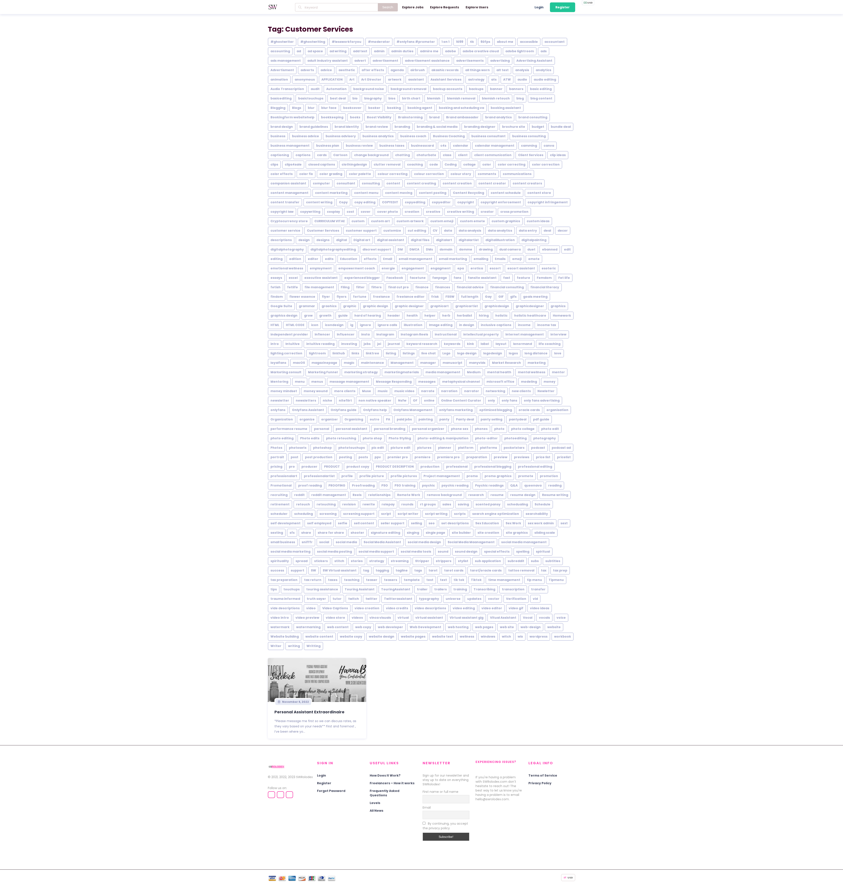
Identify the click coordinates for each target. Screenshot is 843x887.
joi (379, 344)
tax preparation (283, 580)
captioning (279, 155)
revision (349, 504)
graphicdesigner (530, 306)
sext (564, 523)
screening (328, 514)
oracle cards (529, 410)
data (448, 230)
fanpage (439, 278)
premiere (422, 457)
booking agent (419, 108)
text (443, 580)
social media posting (334, 551)
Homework (562, 315)
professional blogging (492, 466)
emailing (481, 259)
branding (402, 126)
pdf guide (541, 419)
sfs (292, 532)
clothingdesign (354, 164)
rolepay (388, 504)
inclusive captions (496, 325)
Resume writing (555, 495)
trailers (440, 589)
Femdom (544, 278)
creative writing (460, 211)
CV (435, 230)
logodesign (492, 353)
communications (517, 174)
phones (481, 429)
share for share (331, 532)
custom (357, 221)
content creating (421, 183)
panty (444, 419)
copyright (465, 202)
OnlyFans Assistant (308, 410)
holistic (501, 315)
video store (335, 617)
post (294, 457)
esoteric (549, 268)
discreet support (376, 249)
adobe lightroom (519, 51)
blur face (329, 108)
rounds (407, 504)
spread (301, 561)
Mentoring (279, 381)
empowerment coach (356, 268)
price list (543, 457)
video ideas (539, 608)
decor (563, 230)
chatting (402, 155)
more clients (344, 391)
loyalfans (278, 363)
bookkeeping (332, 117)
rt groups (428, 504)
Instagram (385, 334)
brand (434, 117)
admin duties (402, 51)
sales (446, 504)
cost (350, 211)
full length (469, 296)
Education (348, 259)
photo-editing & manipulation (443, 438)
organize (307, 419)
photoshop (322, 447)
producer (309, 466)
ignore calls (387, 325)
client (463, 155)
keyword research (421, 344)
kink (470, 344)
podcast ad (561, 447)
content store (539, 193)
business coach (413, 136)
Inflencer (322, 334)
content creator (492, 183)
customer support (361, 230)
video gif (516, 608)
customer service (285, 230)
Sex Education (487, 523)
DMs (429, 249)
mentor (558, 372)
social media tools (416, 551)
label (485, 344)
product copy (357, 466)
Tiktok (476, 580)
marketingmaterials (401, 372)
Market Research (506, 363)
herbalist (464, 315)
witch (506, 636)
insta (365, 334)
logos (513, 353)
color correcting (511, 164)
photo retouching (341, 438)
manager (428, 363)
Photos (276, 447)
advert (360, 60)
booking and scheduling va (461, 108)
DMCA (414, 249)
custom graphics (506, 221)
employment (321, 268)
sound (443, 551)
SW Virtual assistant (340, 570)
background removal (408, 89)
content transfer (284, 202)
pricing (276, 466)
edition (295, 259)
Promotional (281, 485)
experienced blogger (362, 278)
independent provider (289, 334)
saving (463, 504)
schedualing (517, 504)
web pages (484, 627)
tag (366, 570)
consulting (371, 183)
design (304, 240)
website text (442, 636)
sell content (364, 523)
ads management (285, 60)
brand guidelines (313, 126)
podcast (538, 447)
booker (374, 108)
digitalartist (469, 240)
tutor (337, 599)
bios (391, 98)
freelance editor (410, 296)
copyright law (282, 211)
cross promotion (514, 211)
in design (466, 325)
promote (525, 476)
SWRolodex (304, 777)
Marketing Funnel (323, 372)
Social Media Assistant (382, 542)
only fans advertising (542, 400)
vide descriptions (285, 608)
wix (520, 636)
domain (446, 249)
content (393, 183)
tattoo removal (521, 570)
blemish (433, 98)
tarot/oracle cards (486, 570)
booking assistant (506, 108)
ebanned (549, 249)
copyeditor (441, 202)
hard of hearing (367, 315)
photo (499, 429)
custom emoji (441, 221)
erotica (476, 268)
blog (520, 98)
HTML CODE (295, 325)
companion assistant (288, 183)
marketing (537, 363)
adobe (450, 51)
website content (319, 636)
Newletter (546, 391)
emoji (517, 259)
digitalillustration (500, 240)
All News (376, 810)
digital (341, 240)
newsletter (279, 400)
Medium (474, 372)
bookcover (352, 108)
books (355, 117)
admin (379, 51)
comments (487, 174)
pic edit (377, 447)
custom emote (472, 221)
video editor (491, 608)
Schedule (542, 504)
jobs (367, 344)
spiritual (543, 551)
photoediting (515, 438)
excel (293, 278)
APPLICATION (332, 79)
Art (352, 79)
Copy (343, 202)
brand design (281, 126)
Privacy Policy (539, 783)
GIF (501, 296)
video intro (279, 617)
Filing (345, 287)
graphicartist (466, 306)
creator (487, 211)
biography (373, 98)
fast (506, 278)
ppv (378, 457)
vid (535, 599)
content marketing (331, 193)
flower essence (302, 296)
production (430, 466)
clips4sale (293, 164)
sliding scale (544, 532)
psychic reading (454, 485)
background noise (368, 89)
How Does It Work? (385, 775)
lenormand (522, 344)
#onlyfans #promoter (415, 42)
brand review (377, 126)
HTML (274, 325)
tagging (382, 570)
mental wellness (531, 372)
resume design (522, 495)
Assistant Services (446, 79)
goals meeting (535, 296)
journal (394, 344)
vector (493, 599)
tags (418, 570)
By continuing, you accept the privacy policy (445, 825)
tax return (312, 580)
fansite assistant (482, 278)
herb (446, 315)
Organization (281, 419)
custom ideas (538, 221)
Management (402, 363)
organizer (329, 419)
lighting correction (286, 353)
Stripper (422, 561)
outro (374, 419)
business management (290, 145)
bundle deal (561, 126)
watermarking (308, 627)
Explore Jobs (412, 7)
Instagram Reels (414, 334)
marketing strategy (361, 372)
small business (282, 542)
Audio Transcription (287, 89)
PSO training (404, 485)
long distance (536, 353)
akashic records (445, 70)
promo (472, 476)
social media (346, 542)
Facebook (394, 278)
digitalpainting (533, 240)
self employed (319, 523)
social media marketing (290, 551)
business (277, 136)
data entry (528, 230)
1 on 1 (445, 42)
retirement (280, 504)
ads (543, 51)
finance (422, 287)
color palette (360, 174)
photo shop (372, 438)
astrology (476, 79)
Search (387, 7)
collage (469, 164)
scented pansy (488, 504)
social (324, 542)
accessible (529, 42)
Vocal (527, 617)
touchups (291, 589)
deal (547, 230)
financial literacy (544, 287)
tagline (402, 570)
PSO (384, 485)
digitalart (444, 240)
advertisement (385, 60)
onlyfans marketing (456, 410)
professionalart (283, 476)
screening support (359, 514)
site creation (488, 532)
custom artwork (410, 221)
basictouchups (310, 98)
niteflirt (345, 400)
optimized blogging (495, 410)
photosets (297, 447)
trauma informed (285, 599)
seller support (392, 523)
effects (370, 259)
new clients (521, 391)
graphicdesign (497, 306)
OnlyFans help (375, 410)
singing (413, 532)
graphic (349, 306)
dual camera (510, 249)
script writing (436, 514)
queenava (533, 485)
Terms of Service (542, 775)
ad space (315, 51)
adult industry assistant (327, 60)
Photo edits (309, 438)
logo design (467, 353)
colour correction (429, 174)
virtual (403, 617)
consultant (346, 183)
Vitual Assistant (503, 617)
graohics (329, 306)
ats (494, 79)
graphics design (283, 315)
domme (465, 249)
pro (292, 466)
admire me (429, 51)
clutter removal (387, 164)
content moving (398, 193)
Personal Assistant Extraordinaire (309, 712)
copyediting (415, 202)
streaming (400, 561)
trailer (422, 589)
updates (474, 599)
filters (376, 287)
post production (318, 457)
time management (504, 580)
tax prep (560, 570)
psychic (428, 485)
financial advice (470, 287)
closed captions (321, 164)
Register (562, 7)
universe (453, 599)
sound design (466, 551)
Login (539, 7)
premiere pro (448, 457)
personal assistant (351, 429)
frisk (435, 296)
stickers (321, 561)
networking (495, 391)
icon (314, 325)
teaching (351, 580)
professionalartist (319, 476)
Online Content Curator (461, 400)
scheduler (279, 514)
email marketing (453, 259)
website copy (351, 636)
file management (319, 287)
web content (338, 627)
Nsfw (402, 400)
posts (363, 457)
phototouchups (351, 447)
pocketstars (514, 447)
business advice (305, 136)
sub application (488, 561)
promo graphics (498, 476)
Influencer (346, 334)
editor (313, 259)
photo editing (282, 438)
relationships (379, 495)
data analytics (500, 230)
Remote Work (408, 495)
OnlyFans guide (344, 410)
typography (429, 599)
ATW (507, 79)
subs (535, 561)
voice (561, 617)
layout (500, 344)
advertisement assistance (427, 60)
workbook (562, 636)
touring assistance (322, 589)
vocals (544, 617)
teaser (371, 580)
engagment (441, 268)
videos (357, 617)
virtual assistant (429, 617)
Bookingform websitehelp (292, 117)
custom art (380, 221)
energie (388, 268)
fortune (359, 296)
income (524, 325)
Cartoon (340, 155)
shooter (357, 532)
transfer (538, 589)
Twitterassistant (398, 599)
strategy (376, 561)
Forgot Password (331, 791)
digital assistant (390, 240)
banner (496, 89)
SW (313, 570)
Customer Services (323, 230)
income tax (546, 325)
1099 (459, 42)
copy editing (364, 202)
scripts (460, 514)
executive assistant (321, 278)
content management (289, 193)
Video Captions (335, 608)
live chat (428, 353)
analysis (522, 70)
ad (299, 51)
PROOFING (336, 485)
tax (543, 570)
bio (355, 98)
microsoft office (500, 381)
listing (391, 353)
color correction (546, 164)
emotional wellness (286, 268)
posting (345, 457)
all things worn (477, 70)
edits (329, 259)
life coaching (549, 344)
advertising (500, 60)
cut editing (417, 230)
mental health (499, 372)
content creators (527, 183)
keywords (452, 344)
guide (343, 315)
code (433, 164)
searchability (537, 514)
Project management (441, 476)
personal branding (389, 429)
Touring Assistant (360, 589)
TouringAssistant (395, 589)
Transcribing (484, 589)
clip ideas (558, 155)
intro (274, 344)
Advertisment (282, 70)
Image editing (440, 325)
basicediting (281, 98)
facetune (418, 278)
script (386, 514)
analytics (543, 70)
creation (412, 211)
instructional (446, 334)
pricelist (564, 457)
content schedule (506, 193)
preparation (476, 457)
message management (349, 381)
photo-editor (486, 438)
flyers (341, 296)
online (429, 400)
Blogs (296, 108)
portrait (277, 457)
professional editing (535, 466)
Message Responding (394, 381)
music (383, 391)
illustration (413, 325)
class (447, 155)
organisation (557, 410)
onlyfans (277, 410)
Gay (488, 296)
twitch (353, 599)
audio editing (545, 79)
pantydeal (517, 419)
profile (347, 476)
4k (472, 42)
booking (394, 108)
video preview (307, 617)
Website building (284, 636)
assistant (416, 79)
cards (322, 155)
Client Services (530, 155)
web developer (390, 627)
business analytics (378, 136)
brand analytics (498, 117)
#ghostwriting (312, 42)
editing (276, 259)
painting (425, 419)
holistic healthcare (530, 315)
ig (351, 325)
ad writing (338, 51)
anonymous (305, 79)
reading (555, 485)
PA (388, 419)
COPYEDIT (390, 202)
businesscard (422, 145)
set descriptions (455, 523)
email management (415, 259)
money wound (316, 391)
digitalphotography (287, 249)
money (549, 381)
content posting (432, 193)
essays (276, 278)
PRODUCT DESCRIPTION (395, 466)
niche (327, 400)
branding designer (479, 126)
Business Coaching (449, 136)
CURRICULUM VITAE (329, 221)
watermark (280, 627)
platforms (488, 447)
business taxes (391, 145)
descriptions (281, 240)
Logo (446, 353)
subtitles (552, 561)
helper (430, 315)
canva (549, 145)
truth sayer (316, 599)
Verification (516, 599)
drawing (486, 249)
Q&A (514, 485)
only (491, 400)
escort (495, 268)
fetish (275, 287)
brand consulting (532, 117)
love (557, 353)
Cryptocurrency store (289, 221)
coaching (415, 164)
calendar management (494, 145)
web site (507, 627)
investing (349, 344)
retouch (303, 504)
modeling (529, 381)
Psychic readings (489, 485)
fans (457, 278)
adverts (307, 70)
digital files (420, 240)
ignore (365, 325)
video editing (464, 608)
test (429, 580)
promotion (549, 476)
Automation (336, 89)
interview (558, 334)
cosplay (333, 211)
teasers (390, 580)
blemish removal (461, 98)
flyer (326, 296)
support (297, 570)
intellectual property (481, 334)
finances (442, 287)
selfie (342, 523)
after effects (373, 70)
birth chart (411, 98)
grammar (307, 306)
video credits (397, 608)
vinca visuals (380, 617)
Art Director (371, 79)
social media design (424, 542)
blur (311, 108)
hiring (484, 315)
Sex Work (513, 523)
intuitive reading (320, 344)
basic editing (541, 89)
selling (416, 523)
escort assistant (521, 268)
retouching (326, 504)
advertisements (470, 60)
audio (522, 79)
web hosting (458, 627)
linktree (372, 353)
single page (435, 532)
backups (476, 89)
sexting (276, 532)
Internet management (524, 334)
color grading (330, 174)
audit (315, 89)
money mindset (283, 391)
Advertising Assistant (534, 60)
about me (505, 42)
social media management (524, 542)
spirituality (279, 561)
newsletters (306, 400)
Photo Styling (400, 438)
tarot (433, 570)
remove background (444, 495)
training (460, 589)
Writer (275, 646)
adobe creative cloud (481, 51)
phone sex (459, 429)
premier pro (397, 457)
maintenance (372, 363)
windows (488, 636)
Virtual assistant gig (466, 617)
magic (349, 363)
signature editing (385, 532)
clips (274, 164)
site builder (461, 532)
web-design (531, 627)
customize (392, 230)
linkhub (338, 353)
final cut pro (398, 287)
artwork (395, 79)
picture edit (401, 447)
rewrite (368, 504)
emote (534, 259)
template (412, 580)
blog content (541, 98)
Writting (313, 646)
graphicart (439, 306)
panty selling (491, 419)
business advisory (341, 136)
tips (273, 589)
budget (538, 126)
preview (500, 457)
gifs (513, 296)
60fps (485, 42)
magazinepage (324, 363)
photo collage (523, 429)
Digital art (361, 240)
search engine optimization (495, 514)
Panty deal (465, 419)
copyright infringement (548, 202)
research (476, 495)
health (412, 315)
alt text (502, 70)
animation (279, 79)
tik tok (459, 580)
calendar (460, 145)
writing (294, 646)
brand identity (347, 126)
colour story (460, 174)
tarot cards (453, 570)
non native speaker (374, 400)
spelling (522, 551)
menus (317, 381)
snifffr (307, 542)
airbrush (417, 70)
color (486, 164)
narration (449, 391)
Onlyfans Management (412, 410)
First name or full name (440, 792)
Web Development (425, 627)
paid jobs (404, 419)
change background (371, 155)
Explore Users (477, 7)
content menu (366, 193)
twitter (371, 599)
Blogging (277, 108)
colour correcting (392, 174)
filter (360, 287)
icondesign (334, 325)
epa (460, 268)
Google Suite (281, 306)
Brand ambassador (462, 117)
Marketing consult (285, 372)
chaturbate (426, 155)
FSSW (449, 296)
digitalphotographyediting (333, 249)
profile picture (371, 476)
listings (409, 353)
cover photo (387, 211)
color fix (306, 174)
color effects (281, 174)
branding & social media (437, 126)
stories (357, 561)
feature (523, 278)
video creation (367, 608)
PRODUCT (332, 466)
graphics (558, 306)
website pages (413, 636)
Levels (375, 803)
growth (325, 315)
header (393, 315)
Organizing (353, 419)
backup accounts (447, 89)
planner (444, 447)
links (355, 353)
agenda (397, 70)
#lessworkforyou (346, 42)
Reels (357, 495)
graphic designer (409, 306)
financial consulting (507, 287)
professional (457, 466)
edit (567, 249)
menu (300, 381)
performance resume (288, 429)
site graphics (517, 532)
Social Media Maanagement (471, 542)
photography (544, 438)
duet (531, 249)
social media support (376, 551)
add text (360, 51)
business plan (327, 145)
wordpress (539, 636)
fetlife (292, 287)
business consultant (488, 136)
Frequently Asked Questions (384, 793)
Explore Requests (444, 7)
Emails (500, 259)
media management (442, 372)
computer (321, 183)
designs (323, 240)
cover (366, 211)
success (277, 570)
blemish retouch (496, 98)
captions (302, 155)
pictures (424, 447)
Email (387, 259)
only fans (509, 400)
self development (285, 523)
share (306, 532)
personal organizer (428, 429)
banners (516, 89)
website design (381, 636)
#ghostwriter (282, 42)
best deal (338, 98)
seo (432, 523)
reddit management (328, 495)
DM (400, 249)
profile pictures (404, 476)
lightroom (317, 353)
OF (415, 400)
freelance (381, 296)
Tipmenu (556, 580)
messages (427, 381)
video (311, 608)
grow (308, 315)
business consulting (529, 136)
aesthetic (347, 70)
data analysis (470, 230)
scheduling (303, 514)
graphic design (375, 306)
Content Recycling (468, 193)
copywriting (310, 211)
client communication (493, 155)
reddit (299, 495)
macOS (299, 363)
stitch (339, 561)
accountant (554, 42)
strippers (443, 561)
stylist (463, 561)
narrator (471, 391)
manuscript (452, 363)
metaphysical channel (461, 381)
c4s (443, 145)
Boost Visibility (379, 117)
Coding (451, 164)
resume (497, 495)
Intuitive (292, 344)
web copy (363, 627)
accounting (280, 51)
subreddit (516, 561)
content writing (319, 202)
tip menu (534, 580)
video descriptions (430, 608)
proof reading (310, 485)
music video (404, 391)
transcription (513, 589)
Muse (366, 391)
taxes (332, 580)
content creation (457, 183)
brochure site (513, 126)
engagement (413, 268)
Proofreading (363, 485)
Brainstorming (410, 117)
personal (321, 429)
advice (326, 70)
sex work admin (541, 523)
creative (433, 211)
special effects (497, 551)
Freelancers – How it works (392, 783)
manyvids (477, 363)
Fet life (564, 278)
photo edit (550, 429)
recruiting (279, 495)
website (554, 627)
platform (465, 447)
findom (276, 296)
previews (521, 457)
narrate (427, 391)
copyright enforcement (501, 202)
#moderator (379, 42)
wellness (467, 636)
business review (359, 145)
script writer (408, 514)
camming (529, 145)
